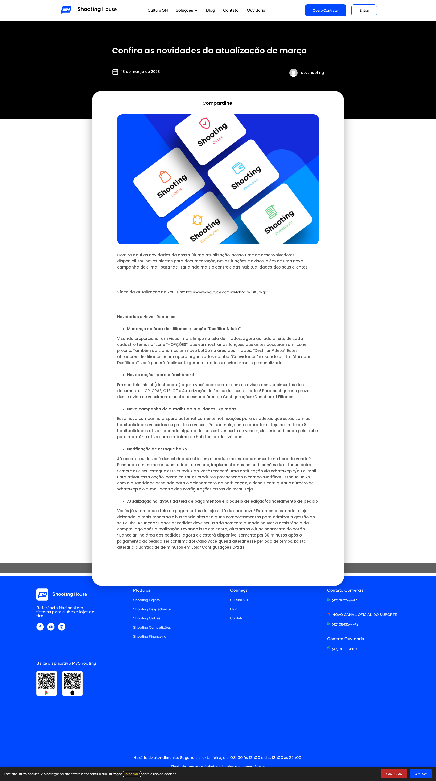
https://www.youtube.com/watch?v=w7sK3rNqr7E (228, 292)
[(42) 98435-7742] (329, 623)
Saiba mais (132, 774)
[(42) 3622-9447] (329, 599)
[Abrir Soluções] (196, 10)
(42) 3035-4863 (344, 649)
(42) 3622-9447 (344, 600)
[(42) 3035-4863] (329, 648)
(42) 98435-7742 (345, 624)
